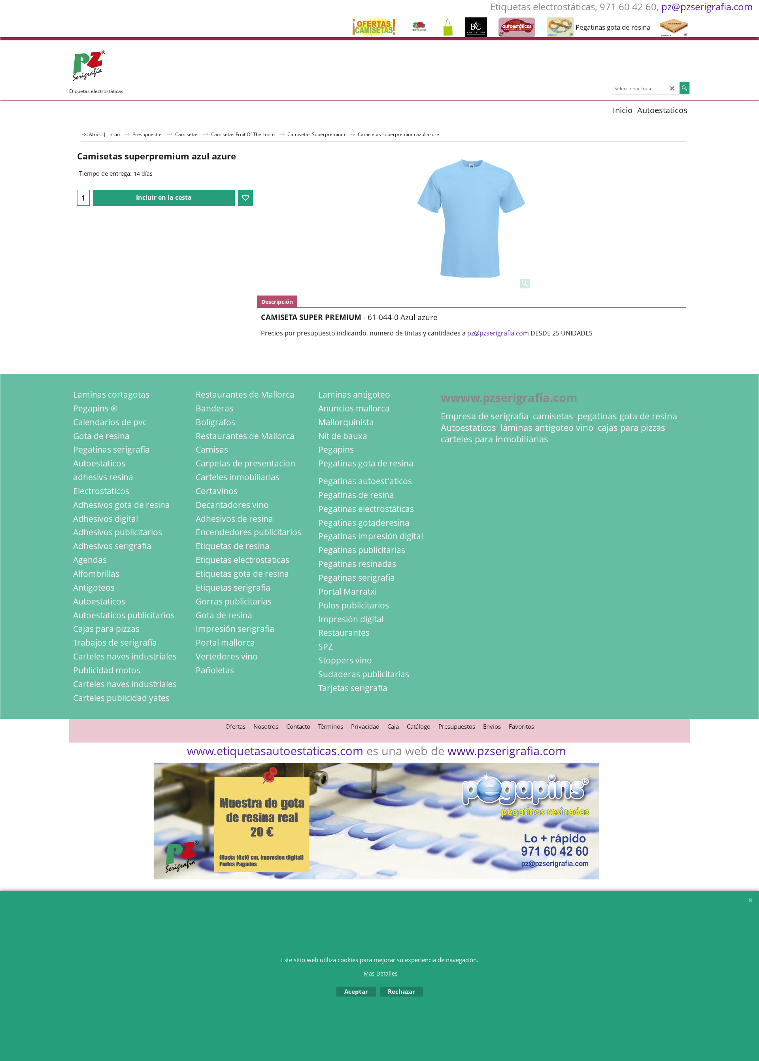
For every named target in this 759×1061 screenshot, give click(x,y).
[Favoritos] (245, 197)
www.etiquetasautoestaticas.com (275, 750)
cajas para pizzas (631, 427)
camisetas (553, 416)
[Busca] (684, 88)
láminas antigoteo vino (546, 427)
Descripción (277, 301)
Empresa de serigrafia (485, 416)
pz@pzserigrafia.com (707, 6)
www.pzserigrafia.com (506, 750)
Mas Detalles (381, 973)
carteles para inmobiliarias (494, 439)
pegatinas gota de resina (627, 416)
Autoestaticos (468, 427)
